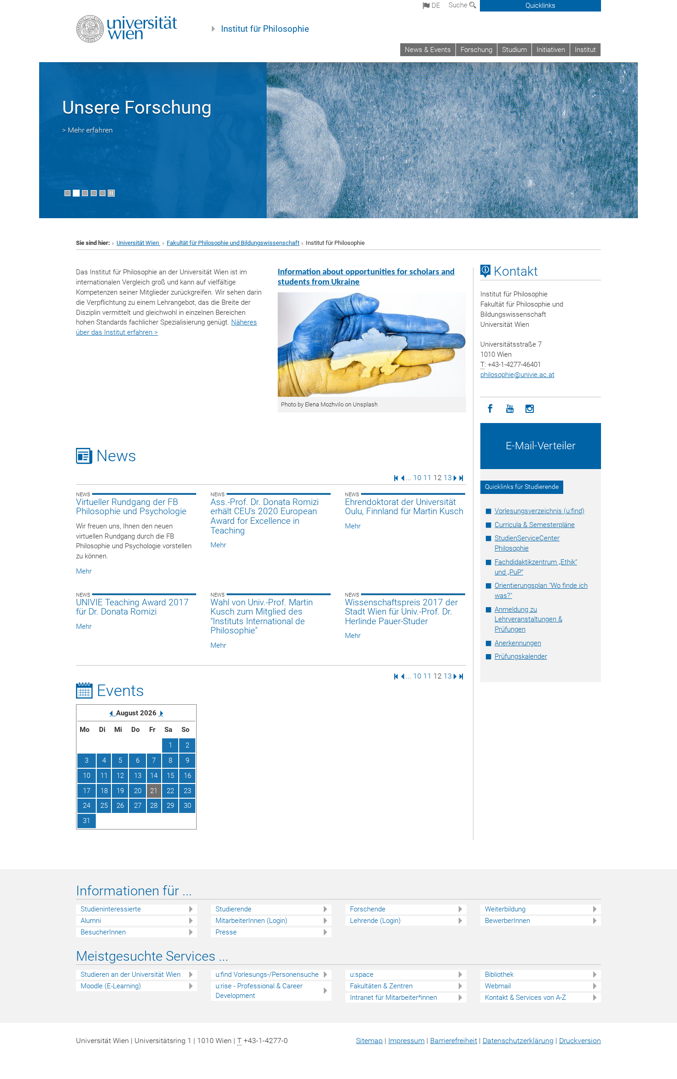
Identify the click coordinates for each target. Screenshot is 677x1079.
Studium (514, 50)
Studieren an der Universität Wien (131, 974)
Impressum (406, 1040)
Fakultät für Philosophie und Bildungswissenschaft (233, 242)
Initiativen (551, 50)
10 (417, 477)
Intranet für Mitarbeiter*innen (393, 997)
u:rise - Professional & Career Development (259, 991)
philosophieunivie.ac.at (517, 375)
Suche (459, 5)
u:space (362, 974)
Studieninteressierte (111, 909)
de (435, 5)
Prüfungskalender (521, 656)
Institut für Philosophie (265, 29)
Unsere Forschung (136, 107)
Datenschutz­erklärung (518, 1040)
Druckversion (580, 1040)
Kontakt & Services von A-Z (525, 997)
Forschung (476, 50)
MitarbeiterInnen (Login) (251, 921)
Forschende (367, 909)
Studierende (233, 909)
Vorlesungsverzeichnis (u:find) (539, 511)
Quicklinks (540, 5)
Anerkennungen (518, 643)
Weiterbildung (505, 909)
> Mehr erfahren (87, 130)
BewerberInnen (507, 921)
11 (427, 477)
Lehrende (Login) (375, 921)
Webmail (498, 986)
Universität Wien (138, 242)
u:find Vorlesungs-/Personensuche (267, 974)
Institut (585, 50)
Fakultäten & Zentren (381, 986)
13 (448, 477)
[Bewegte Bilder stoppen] (111, 193)
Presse (226, 932)
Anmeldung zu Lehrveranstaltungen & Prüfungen (528, 619)
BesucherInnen (103, 932)
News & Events (428, 50)
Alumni (91, 921)
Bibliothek (499, 974)
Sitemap (369, 1040)
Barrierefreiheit (453, 1040)
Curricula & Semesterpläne (535, 525)
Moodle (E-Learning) (111, 986)
